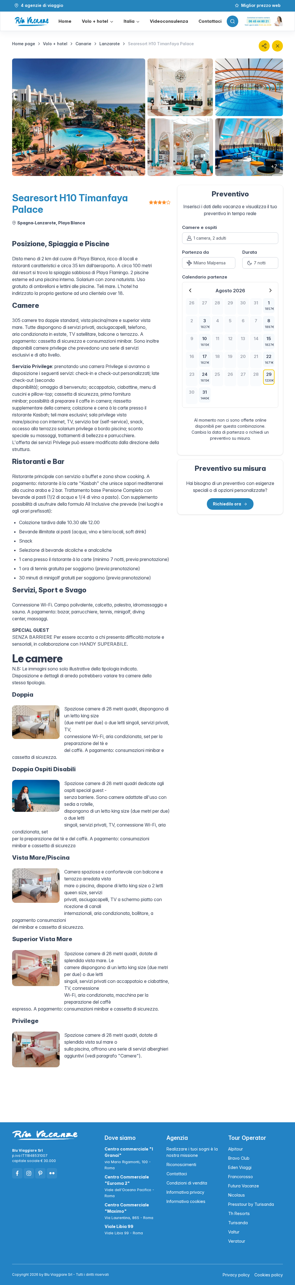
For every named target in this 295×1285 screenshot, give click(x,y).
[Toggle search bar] (232, 21)
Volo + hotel (55, 43)
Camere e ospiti (199, 227)
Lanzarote (109, 43)
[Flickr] (52, 1173)
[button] (97, 21)
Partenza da (195, 252)
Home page (23, 43)
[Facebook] (17, 1173)
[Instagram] (29, 1173)
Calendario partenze (204, 277)
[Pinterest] (40, 1173)
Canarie (83, 43)
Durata (249, 252)
